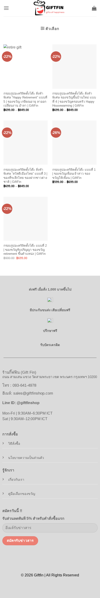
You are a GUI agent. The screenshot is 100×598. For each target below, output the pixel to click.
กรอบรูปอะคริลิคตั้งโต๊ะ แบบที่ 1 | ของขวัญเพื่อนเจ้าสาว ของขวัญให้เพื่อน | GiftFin (74, 174)
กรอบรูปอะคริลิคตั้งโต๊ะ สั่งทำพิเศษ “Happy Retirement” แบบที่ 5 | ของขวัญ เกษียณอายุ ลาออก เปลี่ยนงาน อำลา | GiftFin (25, 100)
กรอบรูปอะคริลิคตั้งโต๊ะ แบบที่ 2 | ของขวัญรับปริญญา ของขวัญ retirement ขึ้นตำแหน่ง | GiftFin (25, 249)
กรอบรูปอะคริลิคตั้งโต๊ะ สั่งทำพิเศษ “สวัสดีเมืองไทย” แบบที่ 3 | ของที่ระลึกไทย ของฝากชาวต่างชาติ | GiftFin (25, 176)
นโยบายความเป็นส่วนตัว (26, 458)
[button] (6, 8)
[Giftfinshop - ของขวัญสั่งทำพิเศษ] (50, 8)
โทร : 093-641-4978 (19, 385)
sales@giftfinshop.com (33, 393)
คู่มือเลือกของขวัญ (21, 494)
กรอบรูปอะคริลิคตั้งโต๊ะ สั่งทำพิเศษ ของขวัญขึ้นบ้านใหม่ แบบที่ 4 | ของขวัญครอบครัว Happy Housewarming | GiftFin (74, 100)
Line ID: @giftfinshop (21, 403)
